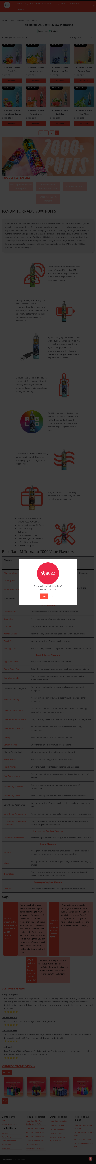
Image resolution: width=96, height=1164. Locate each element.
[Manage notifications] (90, 1159)
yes (44, 596)
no (52, 596)
